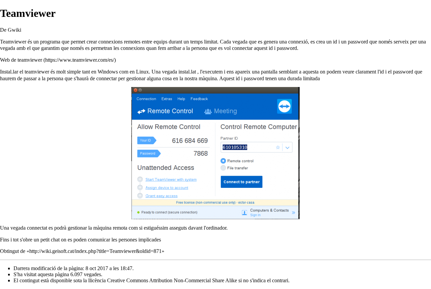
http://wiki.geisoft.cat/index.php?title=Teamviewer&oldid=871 (95, 251)
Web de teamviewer (21, 60)
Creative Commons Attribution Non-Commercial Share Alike (172, 280)
